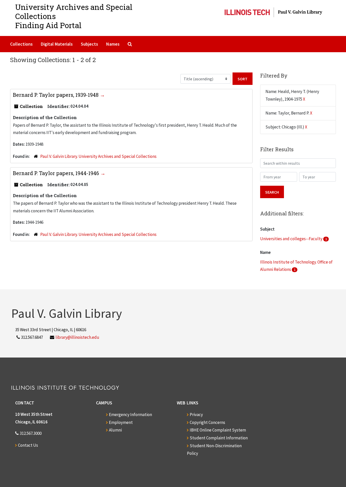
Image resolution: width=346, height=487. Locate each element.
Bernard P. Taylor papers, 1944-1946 (56, 173)
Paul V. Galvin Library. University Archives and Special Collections (98, 156)
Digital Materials (57, 44)
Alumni (115, 430)
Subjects (89, 44)
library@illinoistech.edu (77, 337)
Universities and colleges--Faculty (291, 238)
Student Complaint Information (219, 438)
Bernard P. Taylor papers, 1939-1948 (56, 94)
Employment (121, 422)
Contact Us (28, 445)
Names (113, 44)
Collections (21, 44)
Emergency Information (130, 414)
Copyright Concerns (207, 422)
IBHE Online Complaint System (218, 430)
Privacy (196, 414)
